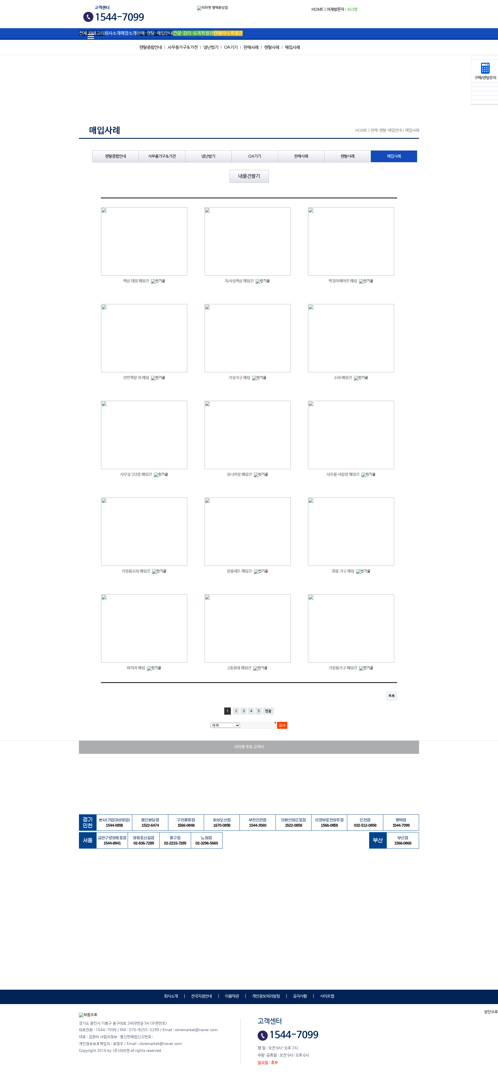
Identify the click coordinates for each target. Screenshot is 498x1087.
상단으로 (491, 1012)
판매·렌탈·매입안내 (155, 33)
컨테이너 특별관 (228, 33)
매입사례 (292, 47)
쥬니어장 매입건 (240, 474)
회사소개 (112, 33)
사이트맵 (327, 996)
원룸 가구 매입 (343, 571)
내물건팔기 (249, 176)
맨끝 (268, 711)
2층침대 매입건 (239, 668)
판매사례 (251, 47)
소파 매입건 (343, 377)
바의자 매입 (136, 668)
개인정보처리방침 (266, 996)
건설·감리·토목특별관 (193, 33)
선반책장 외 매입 (136, 377)
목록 (391, 696)
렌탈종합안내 (150, 47)
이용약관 (232, 996)
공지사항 (300, 996)
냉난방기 (210, 47)
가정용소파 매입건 (136, 571)
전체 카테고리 (91, 33)
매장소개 (128, 33)
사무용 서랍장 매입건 (343, 474)
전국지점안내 (201, 996)
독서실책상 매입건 (239, 281)
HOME (317, 9)
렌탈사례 (271, 47)
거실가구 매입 (240, 377)
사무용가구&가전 (183, 47)
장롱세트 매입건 (240, 571)
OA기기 (231, 47)
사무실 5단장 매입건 (136, 474)
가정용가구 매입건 (343, 668)
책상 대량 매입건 (136, 281)
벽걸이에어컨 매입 (343, 281)
